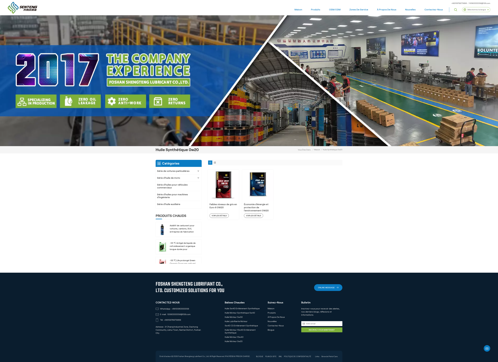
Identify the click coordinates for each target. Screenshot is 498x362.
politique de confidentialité (297, 356)
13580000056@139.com (479, 3)
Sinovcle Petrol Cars (329, 356)
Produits (315, 9)
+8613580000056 (180, 309)
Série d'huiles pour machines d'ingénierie (172, 196)
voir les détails (219, 216)
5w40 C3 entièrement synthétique (241, 326)
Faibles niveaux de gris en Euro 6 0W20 (223, 206)
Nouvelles (410, 9)
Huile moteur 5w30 (234, 317)
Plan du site (270, 356)
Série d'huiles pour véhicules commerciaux (172, 186)
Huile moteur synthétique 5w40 (240, 313)
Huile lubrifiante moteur (236, 321)
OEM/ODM (335, 9)
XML (280, 356)
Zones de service (358, 9)
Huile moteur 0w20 (234, 341)
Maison (298, 9)
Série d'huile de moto (168, 178)
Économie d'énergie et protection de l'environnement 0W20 (256, 207)
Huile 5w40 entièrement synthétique (242, 308)
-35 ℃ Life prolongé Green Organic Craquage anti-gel (182, 262)
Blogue (271, 330)
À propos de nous (386, 9)
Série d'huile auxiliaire (168, 204)
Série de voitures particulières (173, 171)
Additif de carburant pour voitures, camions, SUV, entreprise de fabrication (182, 228)
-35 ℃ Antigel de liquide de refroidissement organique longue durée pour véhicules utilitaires (183, 246)
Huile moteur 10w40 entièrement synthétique (240, 331)
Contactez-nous (433, 9)
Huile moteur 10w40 (234, 337)
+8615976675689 (459, 3)
